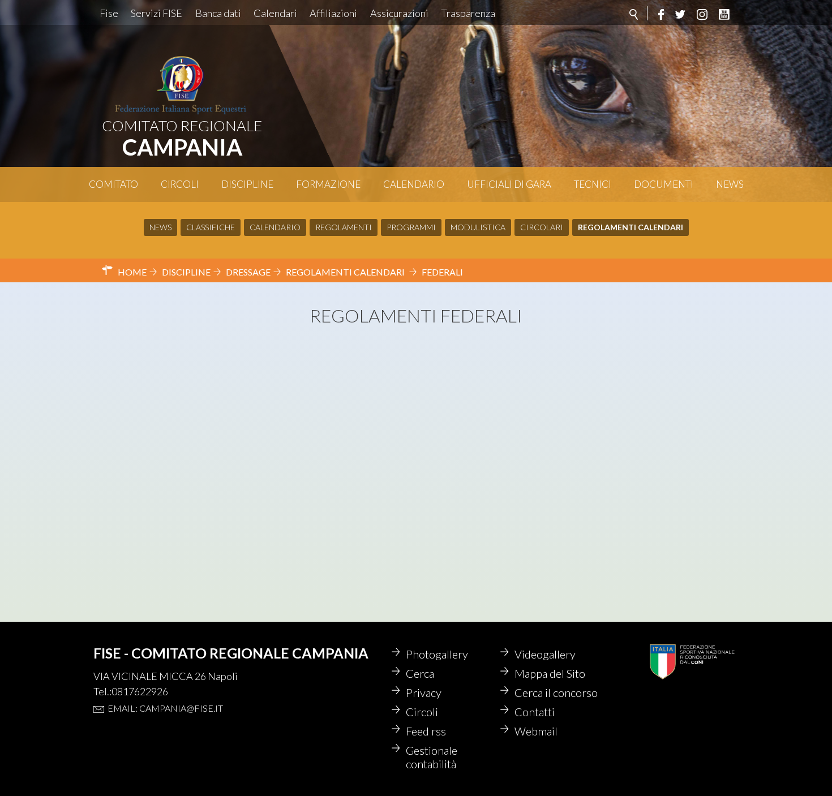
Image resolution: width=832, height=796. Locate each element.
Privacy (423, 692)
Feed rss (426, 731)
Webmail (535, 731)
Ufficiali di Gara (509, 184)
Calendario (413, 184)
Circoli (180, 184)
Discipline (247, 184)
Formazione (328, 184)
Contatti (534, 711)
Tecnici (592, 184)
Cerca (420, 673)
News (730, 184)
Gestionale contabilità (431, 757)
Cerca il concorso (556, 692)
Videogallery (545, 654)
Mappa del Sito (549, 673)
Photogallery (437, 654)
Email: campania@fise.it (165, 708)
